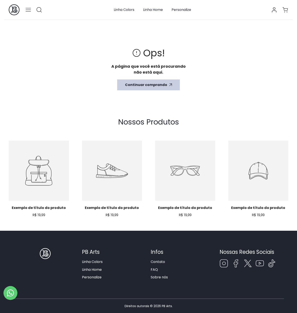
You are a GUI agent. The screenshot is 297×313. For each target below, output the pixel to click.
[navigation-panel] (28, 10)
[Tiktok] (271, 264)
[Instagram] (224, 264)
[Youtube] (259, 264)
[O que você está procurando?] (39, 10)
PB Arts (167, 306)
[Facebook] (236, 264)
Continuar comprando (146, 84)
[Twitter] (248, 264)
